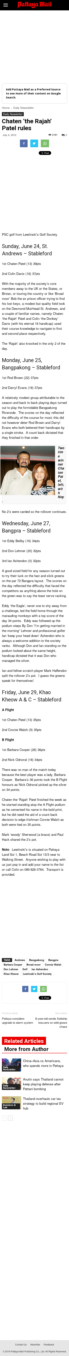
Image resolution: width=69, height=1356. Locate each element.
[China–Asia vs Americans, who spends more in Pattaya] (11, 1065)
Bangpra (53, 960)
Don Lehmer (11, 969)
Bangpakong (36, 960)
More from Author (26, 1049)
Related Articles (24, 1041)
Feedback (49, 1344)
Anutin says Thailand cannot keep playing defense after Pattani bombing (43, 1084)
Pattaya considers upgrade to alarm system (17, 1020)
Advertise (35, 1344)
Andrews (20, 960)
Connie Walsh (53, 964)
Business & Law (9, 1106)
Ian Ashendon (40, 969)
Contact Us (21, 1344)
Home (6, 108)
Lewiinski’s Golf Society (37, 974)
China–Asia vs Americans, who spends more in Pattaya (43, 1063)
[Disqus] (34, 1179)
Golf (24, 969)
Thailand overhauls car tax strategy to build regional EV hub (43, 1103)
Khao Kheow (11, 974)
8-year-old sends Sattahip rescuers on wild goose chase (51, 1022)
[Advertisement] (34, 46)
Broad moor (33, 964)
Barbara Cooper (13, 964)
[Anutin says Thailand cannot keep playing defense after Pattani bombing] (11, 1083)
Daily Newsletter (13, 114)
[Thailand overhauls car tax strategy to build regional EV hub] (11, 1103)
